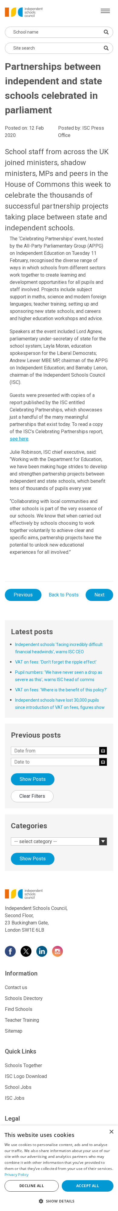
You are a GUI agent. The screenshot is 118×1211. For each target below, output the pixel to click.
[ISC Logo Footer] (59, 894)
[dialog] (59, 1168)
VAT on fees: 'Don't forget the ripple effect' (56, 662)
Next (99, 595)
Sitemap (13, 1031)
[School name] (106, 32)
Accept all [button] (87, 1185)
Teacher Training (22, 1020)
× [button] (111, 1132)
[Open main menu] (105, 11)
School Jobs (18, 1087)
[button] (59, 1201)
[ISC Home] (24, 12)
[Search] (106, 48)
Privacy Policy (16, 1174)
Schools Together (23, 1065)
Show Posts (33, 779)
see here (19, 439)
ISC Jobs (15, 1098)
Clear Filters (32, 796)
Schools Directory (24, 998)
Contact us (16, 987)
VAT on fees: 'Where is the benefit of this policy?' (61, 689)
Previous (23, 595)
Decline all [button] (31, 1185)
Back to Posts (64, 595)
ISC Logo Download (26, 1076)
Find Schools (18, 1009)
